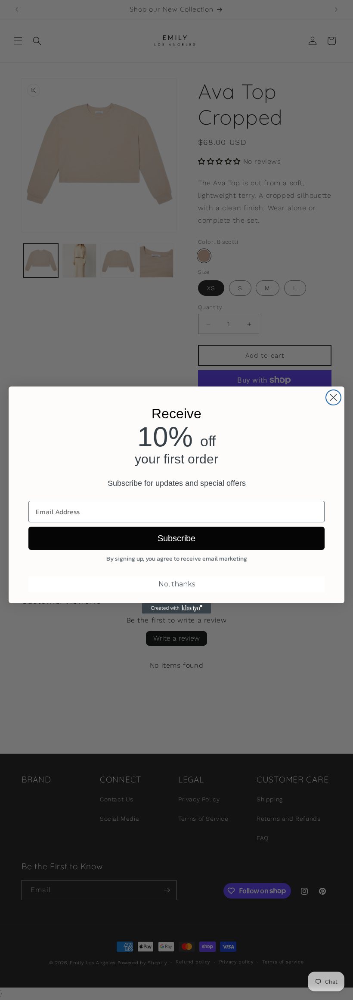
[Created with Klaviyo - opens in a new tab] (176, 608)
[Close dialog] (333, 397)
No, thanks (176, 584)
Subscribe (176, 538)
